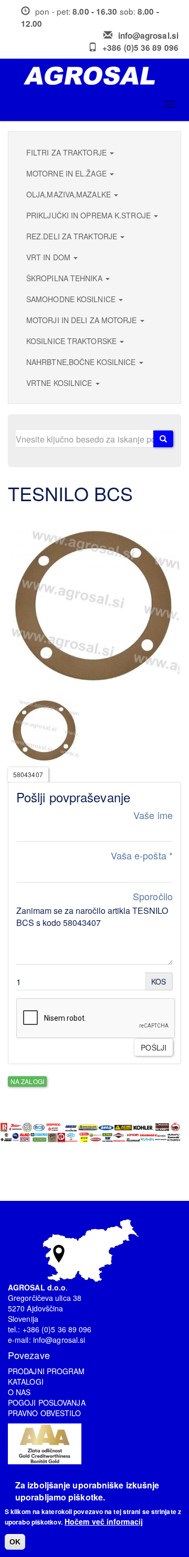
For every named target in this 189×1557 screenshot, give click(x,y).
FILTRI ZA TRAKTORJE (67, 152)
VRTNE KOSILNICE (60, 383)
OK (14, 1542)
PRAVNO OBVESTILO (44, 1413)
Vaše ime (153, 815)
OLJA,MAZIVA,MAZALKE (69, 194)
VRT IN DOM (49, 257)
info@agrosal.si (148, 35)
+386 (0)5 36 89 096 (140, 47)
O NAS (19, 1392)
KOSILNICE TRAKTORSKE (72, 341)
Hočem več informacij (104, 1521)
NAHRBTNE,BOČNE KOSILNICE (82, 362)
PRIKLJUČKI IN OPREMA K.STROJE (89, 215)
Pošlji (153, 1047)
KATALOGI (26, 1381)
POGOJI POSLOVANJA (47, 1402)
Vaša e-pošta (142, 855)
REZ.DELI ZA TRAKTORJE (72, 236)
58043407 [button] (28, 774)
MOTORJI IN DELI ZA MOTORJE (82, 320)
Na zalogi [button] (27, 1081)
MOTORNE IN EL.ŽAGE (67, 173)
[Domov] (98, 76)
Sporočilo (153, 896)
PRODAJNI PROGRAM (46, 1371)
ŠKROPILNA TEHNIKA (65, 278)
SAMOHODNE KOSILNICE (72, 299)
